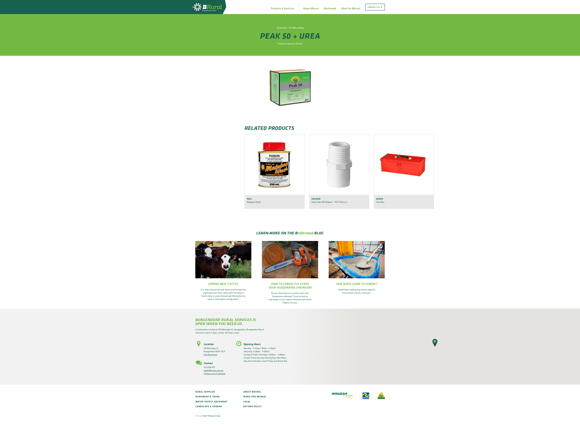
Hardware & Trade (207, 396)
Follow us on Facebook (214, 373)
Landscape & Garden (208, 406)
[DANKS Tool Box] (404, 164)
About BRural (311, 8)
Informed (305, 233)
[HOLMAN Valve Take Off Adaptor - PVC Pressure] (339, 164)
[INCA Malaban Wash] (275, 164)
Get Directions (210, 354)
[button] (435, 343)
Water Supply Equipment (211, 401)
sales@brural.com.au (213, 370)
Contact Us (374, 7)
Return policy (252, 406)
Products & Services (282, 8)
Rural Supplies (205, 391)
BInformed (330, 8)
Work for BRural (350, 8)
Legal (247, 401)
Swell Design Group (211, 415)
